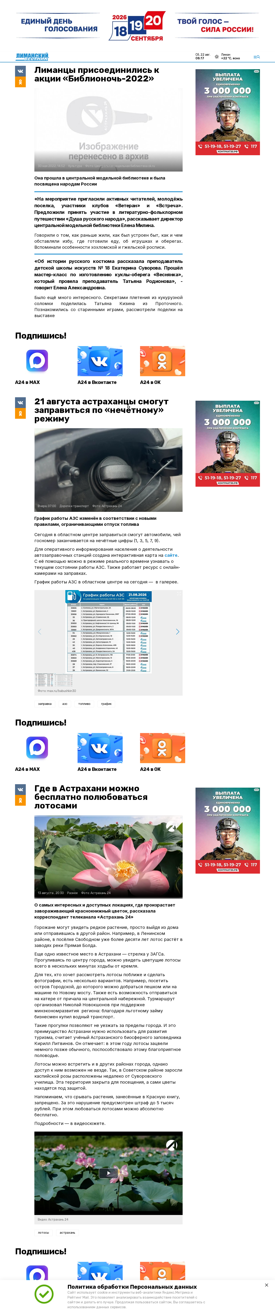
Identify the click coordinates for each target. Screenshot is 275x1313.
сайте (171, 555)
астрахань (67, 1233)
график (106, 704)
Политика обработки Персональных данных (132, 1287)
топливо (84, 704)
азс (64, 704)
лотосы (43, 1233)
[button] (177, 632)
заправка (45, 704)
